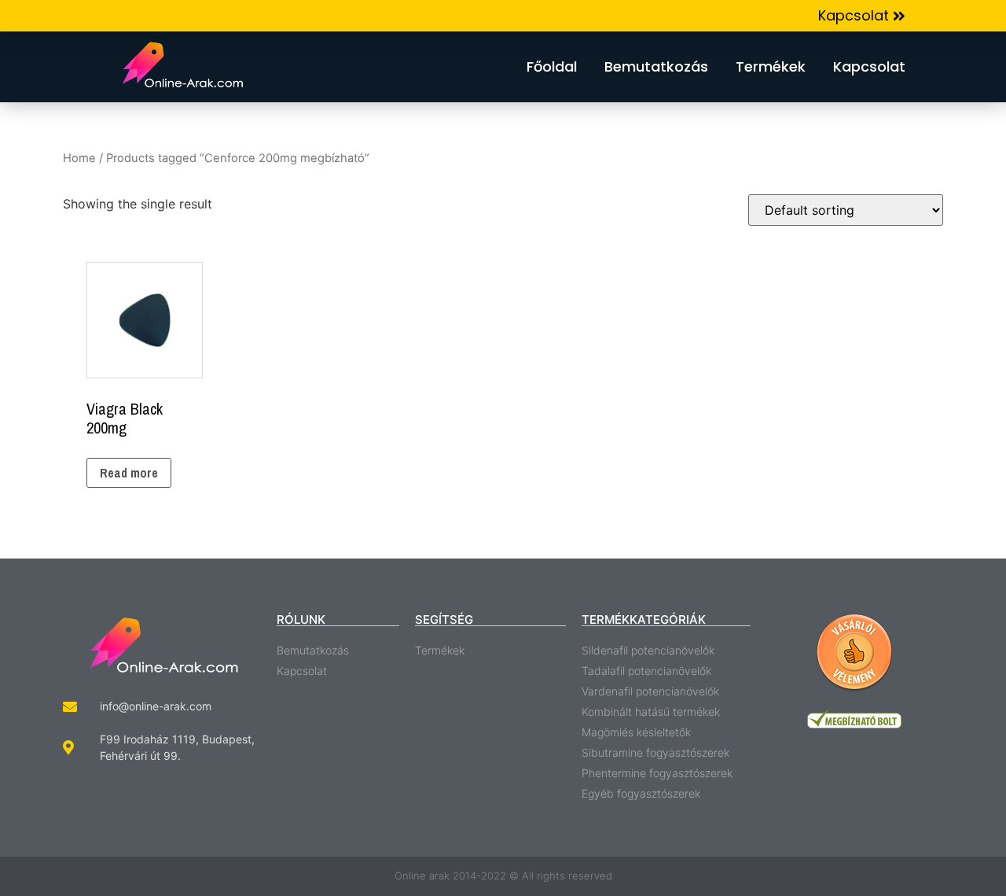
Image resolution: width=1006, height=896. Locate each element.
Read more (129, 472)
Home (79, 158)
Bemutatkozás (656, 66)
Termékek (771, 66)
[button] (861, 16)
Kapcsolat (869, 66)
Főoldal (552, 66)
